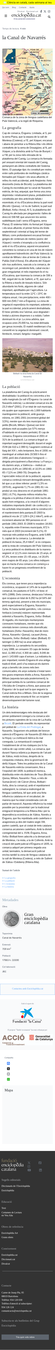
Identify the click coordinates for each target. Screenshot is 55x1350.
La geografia (9, 878)
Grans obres (7, 1237)
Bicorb (7, 723)
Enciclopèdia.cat (9, 1255)
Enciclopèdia (8, 1190)
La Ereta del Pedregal (29, 727)
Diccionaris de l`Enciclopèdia (16, 1186)
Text (4, 1208)
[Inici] (26, 15)
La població (9, 881)
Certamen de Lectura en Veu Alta (12, 1214)
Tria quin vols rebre (25, 1337)
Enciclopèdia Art (10, 1233)
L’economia (9, 884)
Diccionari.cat (32, 11)
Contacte (22, 7)
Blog (14, 7)
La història (9, 887)
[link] (27, 988)
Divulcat (21, 11)
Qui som (5, 7)
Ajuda (31, 7)
